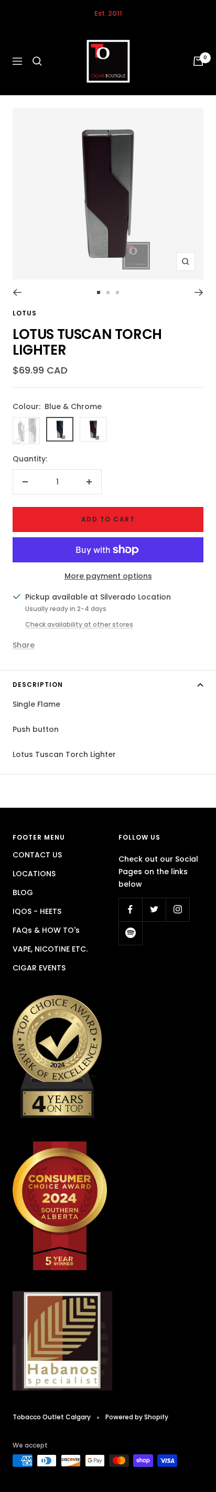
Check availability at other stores (79, 624)
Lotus (25, 313)
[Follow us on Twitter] (154, 909)
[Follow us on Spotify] (130, 933)
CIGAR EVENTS (39, 968)
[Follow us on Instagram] (177, 909)
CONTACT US (37, 855)
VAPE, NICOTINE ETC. (50, 949)
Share (24, 645)
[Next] (199, 292)
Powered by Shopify (136, 1416)
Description (38, 684)
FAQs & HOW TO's (46, 930)
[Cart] (198, 61)
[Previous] (17, 292)
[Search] (37, 61)
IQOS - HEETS (37, 911)
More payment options (108, 576)
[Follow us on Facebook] (130, 909)
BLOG (23, 892)
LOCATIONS (34, 873)
